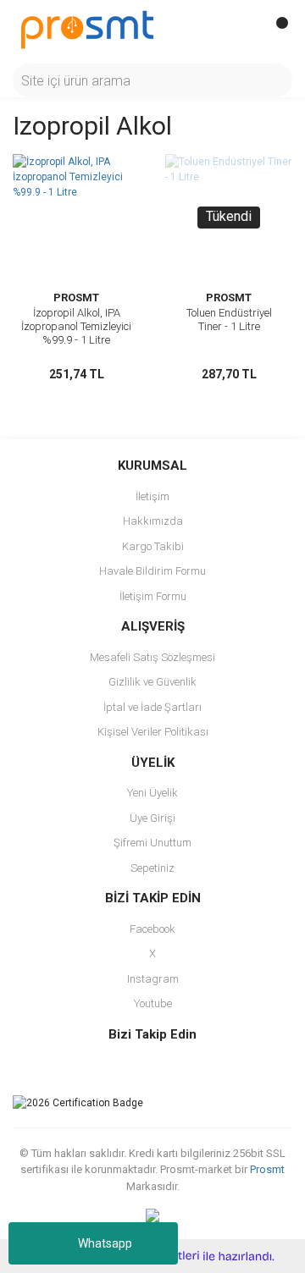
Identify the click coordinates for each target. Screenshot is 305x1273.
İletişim (152, 496)
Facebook (152, 929)
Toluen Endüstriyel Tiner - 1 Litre (229, 319)
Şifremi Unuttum (152, 842)
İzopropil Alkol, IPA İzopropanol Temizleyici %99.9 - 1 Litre (76, 326)
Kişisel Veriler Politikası (152, 731)
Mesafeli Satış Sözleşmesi (152, 657)
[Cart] (275, 30)
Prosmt (267, 1169)
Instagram (153, 979)
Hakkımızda (153, 521)
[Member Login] (241, 29)
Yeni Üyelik (152, 792)
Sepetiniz (152, 868)
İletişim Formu (152, 596)
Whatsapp (105, 1243)
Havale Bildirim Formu (152, 571)
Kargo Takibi (153, 546)
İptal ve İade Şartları (152, 707)
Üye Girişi (152, 818)
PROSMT (76, 297)
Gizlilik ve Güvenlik (152, 681)
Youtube (153, 1003)
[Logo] (87, 29)
